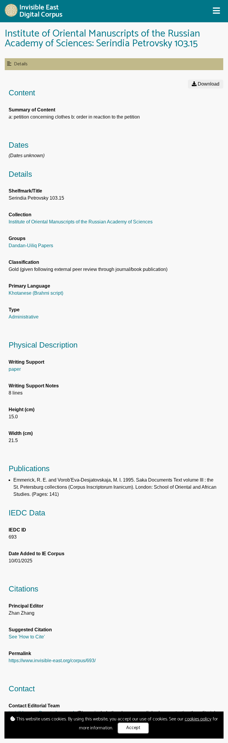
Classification (24, 262)
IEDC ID (17, 529)
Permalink (20, 653)
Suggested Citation (30, 629)
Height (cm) (21, 409)
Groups (17, 238)
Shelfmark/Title (25, 190)
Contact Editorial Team (34, 705)
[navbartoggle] (216, 11)
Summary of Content (32, 109)
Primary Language (29, 285)
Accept (133, 728)
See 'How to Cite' (27, 636)
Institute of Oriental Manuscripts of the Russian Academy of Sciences (81, 221)
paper (15, 369)
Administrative (24, 316)
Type (14, 309)
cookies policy (198, 719)
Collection (20, 214)
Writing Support (26, 362)
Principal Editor (26, 605)
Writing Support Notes (34, 385)
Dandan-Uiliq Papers (31, 245)
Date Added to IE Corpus (36, 553)
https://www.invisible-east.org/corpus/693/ (52, 660)
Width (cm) (21, 433)
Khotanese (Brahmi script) (36, 293)
